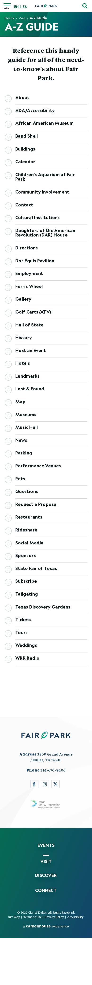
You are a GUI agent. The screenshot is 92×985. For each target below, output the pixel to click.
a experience (46, 926)
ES (25, 7)
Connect (46, 890)
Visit (22, 18)
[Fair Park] (46, 6)
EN (16, 7)
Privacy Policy (54, 917)
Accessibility (75, 917)
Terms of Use (32, 917)
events (46, 845)
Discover (46, 875)
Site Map (14, 917)
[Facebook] (34, 784)
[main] (46, 364)
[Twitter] (55, 784)
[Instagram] (45, 784)
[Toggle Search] (85, 6)
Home (10, 18)
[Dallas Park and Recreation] (46, 804)
